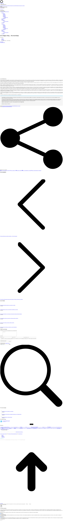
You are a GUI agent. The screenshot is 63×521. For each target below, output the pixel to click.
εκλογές (56, 428)
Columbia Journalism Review (4, 427)
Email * (13, 337)
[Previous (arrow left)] (0, 520)
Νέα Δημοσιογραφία (17, 428)
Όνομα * (1, 337)
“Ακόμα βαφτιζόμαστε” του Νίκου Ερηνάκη (7, 417)
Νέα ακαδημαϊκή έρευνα (25, 428)
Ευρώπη (1, 428)
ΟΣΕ (8, 106)
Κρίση (6, 428)
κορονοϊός (58, 428)
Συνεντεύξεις (41, 428)
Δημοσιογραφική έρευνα (40, 427)
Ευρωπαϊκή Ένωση (59, 427)
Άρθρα (21, 427)
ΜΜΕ (15, 428)
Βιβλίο (26, 427)
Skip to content (2, 3)
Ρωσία (39, 428)
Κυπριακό (8, 428)
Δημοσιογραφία (34, 427)
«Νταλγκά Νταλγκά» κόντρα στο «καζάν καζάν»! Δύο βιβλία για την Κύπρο (9, 309)
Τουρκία (44, 428)
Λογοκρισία (13, 428)
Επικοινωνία (54, 427)
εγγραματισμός (53, 428)
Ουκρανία (32, 428)
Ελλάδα (3, 106)
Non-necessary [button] (2, 516)
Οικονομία (1, 42)
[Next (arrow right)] (1, 520)
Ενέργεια (52, 427)
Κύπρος (10, 428)
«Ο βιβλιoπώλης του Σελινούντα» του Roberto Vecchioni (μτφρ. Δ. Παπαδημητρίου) (11, 414)
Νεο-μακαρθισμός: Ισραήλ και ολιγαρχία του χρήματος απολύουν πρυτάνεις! (9, 318)
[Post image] (2, 304)
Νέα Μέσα (21, 428)
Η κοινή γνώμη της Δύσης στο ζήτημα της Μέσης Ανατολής (7, 322)
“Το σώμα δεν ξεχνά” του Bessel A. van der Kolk (7, 411)
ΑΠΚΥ (23, 427)
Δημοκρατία (30, 427)
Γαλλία (28, 427)
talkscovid (19, 427)
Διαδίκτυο (43, 427)
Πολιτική (4, 42)
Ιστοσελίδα (25, 337)
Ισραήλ (4, 428)
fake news (12, 427)
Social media (16, 427)
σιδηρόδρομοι (10, 106)
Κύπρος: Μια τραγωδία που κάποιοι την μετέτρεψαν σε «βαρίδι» (7, 305)
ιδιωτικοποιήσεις (5, 106)
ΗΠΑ (3, 428)
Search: (1, 344)
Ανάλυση (24, 427)
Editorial (10, 427)
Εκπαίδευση (46, 427)
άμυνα (46, 428)
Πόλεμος (37, 428)
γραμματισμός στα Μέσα (49, 428)
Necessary (2, 513)
